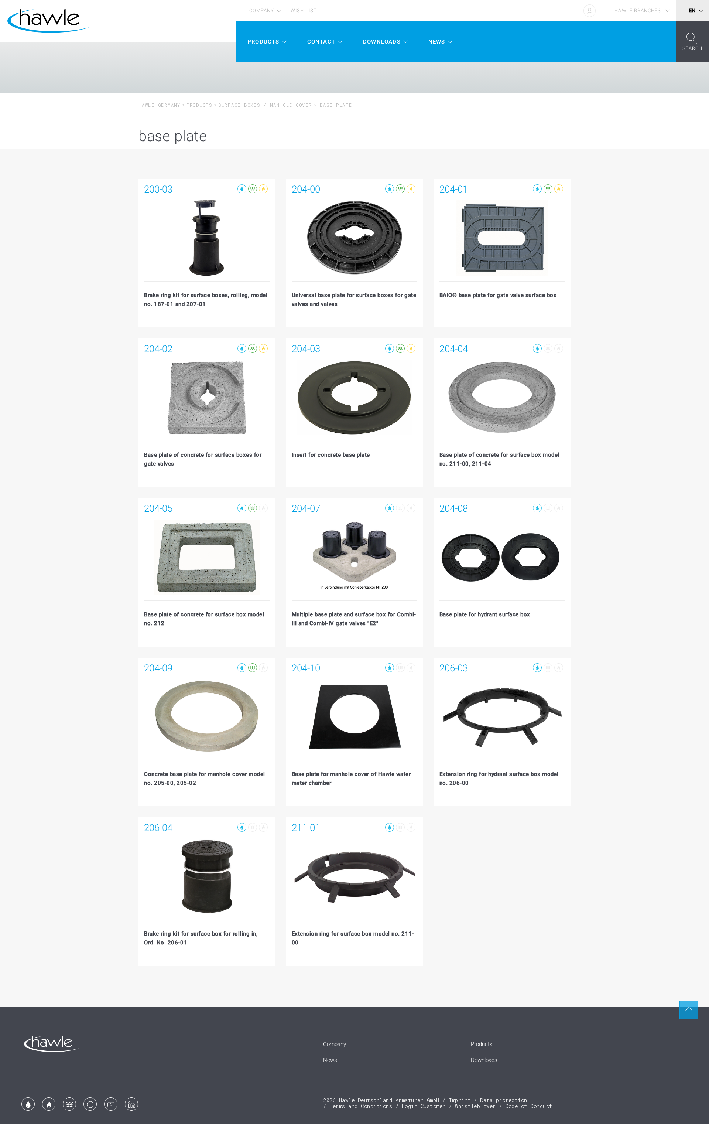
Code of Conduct (528, 1106)
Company (261, 10)
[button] (692, 41)
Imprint (460, 1100)
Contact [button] (321, 41)
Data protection (503, 1100)
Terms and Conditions (360, 1106)
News (330, 1060)
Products (199, 105)
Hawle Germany (159, 105)
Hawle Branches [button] (637, 10)
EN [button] (692, 10)
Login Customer (424, 1106)
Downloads (484, 1060)
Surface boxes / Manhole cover (265, 105)
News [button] (436, 41)
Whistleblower (475, 1106)
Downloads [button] (382, 41)
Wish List (303, 10)
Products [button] (263, 41)
